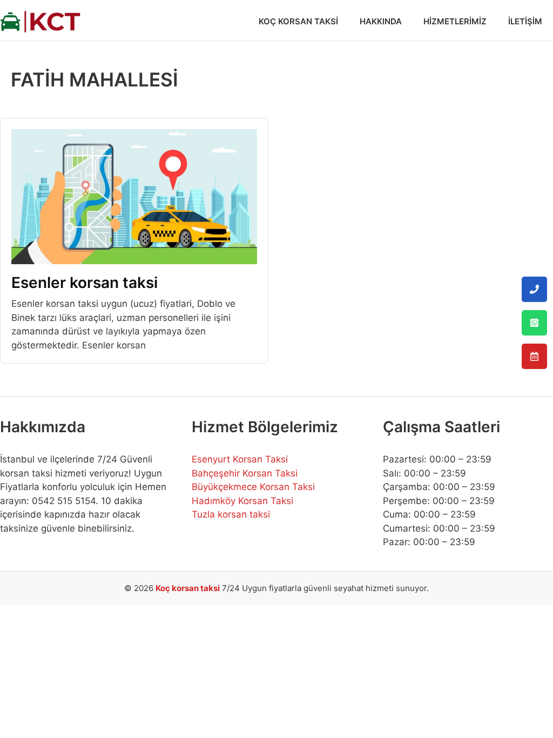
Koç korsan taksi (188, 588)
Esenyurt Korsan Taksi (240, 459)
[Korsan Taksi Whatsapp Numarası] (534, 323)
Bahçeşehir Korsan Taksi (245, 473)
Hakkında (381, 21)
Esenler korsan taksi (84, 282)
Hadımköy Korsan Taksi (242, 500)
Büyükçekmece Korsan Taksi (253, 486)
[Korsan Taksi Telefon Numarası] (534, 289)
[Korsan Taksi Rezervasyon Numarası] (534, 356)
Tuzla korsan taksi (231, 514)
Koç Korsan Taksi (298, 21)
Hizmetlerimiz (455, 21)
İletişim (525, 21)
